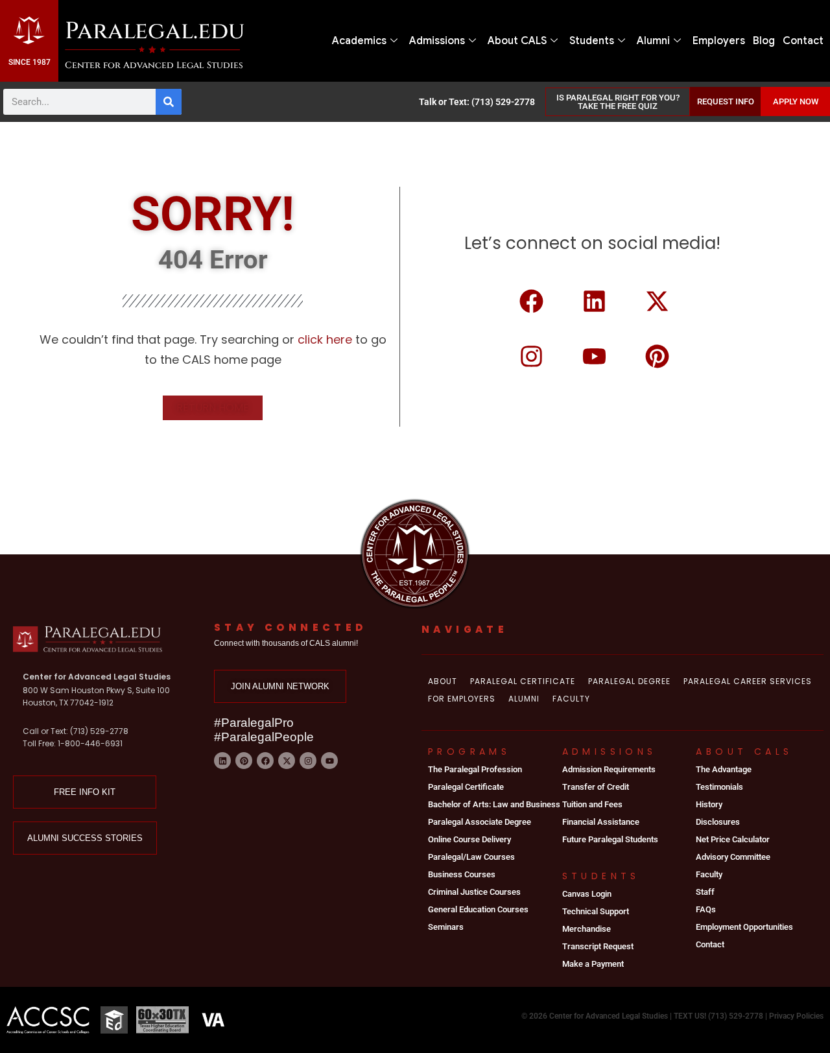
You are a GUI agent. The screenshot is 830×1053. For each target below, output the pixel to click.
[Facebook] (532, 301)
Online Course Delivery (469, 839)
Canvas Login (586, 894)
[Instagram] (532, 356)
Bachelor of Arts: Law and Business (494, 804)
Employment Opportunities (744, 927)
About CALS (517, 40)
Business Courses (461, 874)
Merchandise (586, 929)
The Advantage (724, 769)
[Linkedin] (594, 301)
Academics (359, 40)
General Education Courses (478, 909)
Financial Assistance (600, 822)
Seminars (446, 927)
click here (326, 339)
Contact (803, 40)
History (709, 804)
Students (591, 40)
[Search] (169, 102)
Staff (705, 892)
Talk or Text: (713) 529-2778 (477, 102)
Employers (719, 40)
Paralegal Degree (629, 681)
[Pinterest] (657, 356)
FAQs (706, 909)
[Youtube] (594, 356)
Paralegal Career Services (747, 681)
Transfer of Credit (595, 787)
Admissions (437, 40)
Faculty (571, 698)
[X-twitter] (657, 301)
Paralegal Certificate (522, 681)
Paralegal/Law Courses (471, 857)
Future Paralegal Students (610, 839)
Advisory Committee (733, 857)
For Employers (461, 698)
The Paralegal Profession (475, 769)
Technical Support (595, 911)
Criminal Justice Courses (474, 892)
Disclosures (718, 822)
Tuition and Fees (592, 804)
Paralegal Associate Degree (479, 822)
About (442, 681)
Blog (764, 40)
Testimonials (719, 787)
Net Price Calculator (733, 839)
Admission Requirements (609, 769)
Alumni (653, 40)
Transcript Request (598, 946)
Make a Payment (593, 964)
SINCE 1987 (29, 62)
